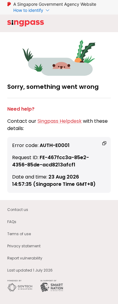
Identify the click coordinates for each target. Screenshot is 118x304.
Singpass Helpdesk (60, 121)
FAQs (11, 221)
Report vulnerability (24, 258)
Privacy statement (24, 246)
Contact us (17, 209)
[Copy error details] (104, 143)
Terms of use (19, 233)
